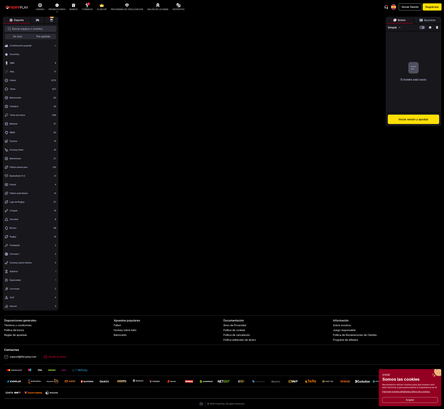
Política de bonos (14, 330)
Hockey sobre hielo (125, 330)
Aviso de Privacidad (234, 325)
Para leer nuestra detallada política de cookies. (406, 391)
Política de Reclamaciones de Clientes (355, 334)
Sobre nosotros (342, 325)
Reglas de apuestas (15, 334)
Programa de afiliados (345, 339)
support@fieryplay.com (23, 356)
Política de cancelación (236, 334)
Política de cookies (234, 330)
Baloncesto (120, 334)
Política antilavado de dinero (239, 339)
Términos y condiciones (18, 325)
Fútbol (117, 325)
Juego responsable (344, 330)
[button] (56, 7)
